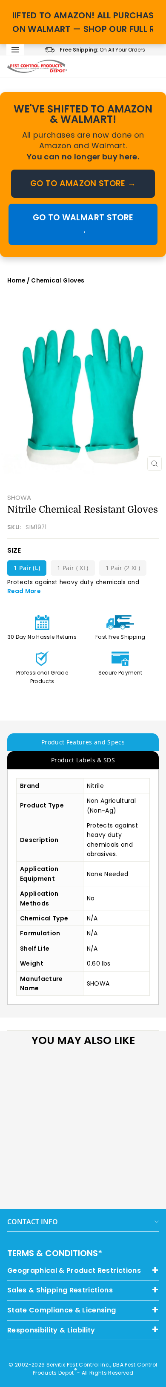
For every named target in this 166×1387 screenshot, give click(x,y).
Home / (19, 281)
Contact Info (32, 1221)
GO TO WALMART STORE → (83, 224)
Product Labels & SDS (83, 760)
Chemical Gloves (57, 281)
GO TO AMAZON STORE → (83, 183)
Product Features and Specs (83, 742)
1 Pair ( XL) (72, 568)
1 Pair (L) (27, 568)
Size (14, 550)
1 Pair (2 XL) (123, 568)
